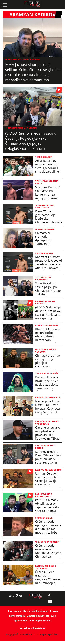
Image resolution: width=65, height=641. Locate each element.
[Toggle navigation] (4, 4)
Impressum (14, 611)
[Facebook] (50, 596)
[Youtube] (52, 601)
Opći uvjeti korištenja (35, 611)
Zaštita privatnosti (38, 615)
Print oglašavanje (40, 620)
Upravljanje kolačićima (32, 628)
